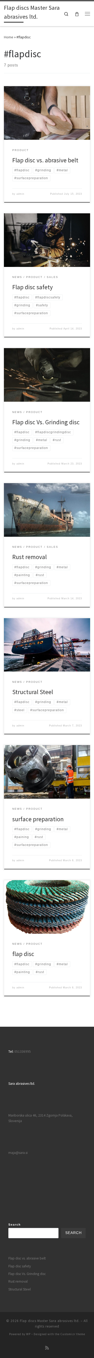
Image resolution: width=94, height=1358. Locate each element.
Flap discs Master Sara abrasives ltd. (50, 1321)
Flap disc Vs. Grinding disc (46, 422)
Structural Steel (32, 692)
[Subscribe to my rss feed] (47, 1348)
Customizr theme (72, 1334)
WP (28, 1334)
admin (20, 194)
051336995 (22, 1051)
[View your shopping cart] (77, 14)
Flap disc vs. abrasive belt (45, 160)
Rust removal (29, 557)
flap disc (23, 954)
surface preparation (38, 819)
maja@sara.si (18, 1152)
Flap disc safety (32, 287)
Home (8, 37)
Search (14, 1224)
